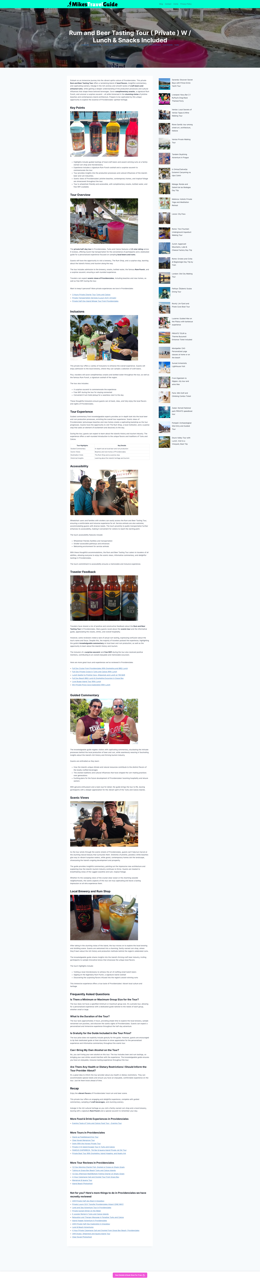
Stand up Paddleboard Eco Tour (85, 1137)
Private (133, 45)
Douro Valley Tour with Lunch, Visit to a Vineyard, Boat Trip (181, 441)
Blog (161, 4)
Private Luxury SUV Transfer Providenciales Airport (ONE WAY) (98, 1204)
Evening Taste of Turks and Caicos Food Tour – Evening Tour (97, 1123)
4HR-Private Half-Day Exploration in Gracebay (91, 1224)
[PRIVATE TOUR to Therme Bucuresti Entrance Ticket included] (164, 337)
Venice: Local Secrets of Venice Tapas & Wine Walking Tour (182, 113)
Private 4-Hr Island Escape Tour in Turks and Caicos (93, 1147)
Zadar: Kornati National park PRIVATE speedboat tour (182, 411)
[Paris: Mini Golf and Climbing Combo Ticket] (164, 397)
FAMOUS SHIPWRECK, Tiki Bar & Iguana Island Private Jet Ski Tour (99, 1150)
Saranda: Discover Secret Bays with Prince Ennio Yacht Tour (182, 83)
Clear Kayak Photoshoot (82, 1237)
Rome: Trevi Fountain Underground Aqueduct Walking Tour (181, 232)
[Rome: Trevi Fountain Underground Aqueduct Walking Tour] (164, 233)
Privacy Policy (186, 4)
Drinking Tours (96, 45)
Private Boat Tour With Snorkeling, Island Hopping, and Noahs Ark (99, 1153)
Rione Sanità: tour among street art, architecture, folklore (182, 128)
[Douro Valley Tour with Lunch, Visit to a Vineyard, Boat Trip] (164, 442)
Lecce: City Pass (178, 214)
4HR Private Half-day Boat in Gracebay (88, 1201)
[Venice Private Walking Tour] (164, 143)
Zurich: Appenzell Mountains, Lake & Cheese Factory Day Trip (182, 247)
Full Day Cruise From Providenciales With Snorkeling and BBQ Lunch (100, 668)
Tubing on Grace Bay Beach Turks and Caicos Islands (94, 1170)
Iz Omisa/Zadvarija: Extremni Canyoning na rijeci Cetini (181, 172)
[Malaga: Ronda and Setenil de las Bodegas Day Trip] (164, 188)
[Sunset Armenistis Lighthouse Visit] (164, 367)
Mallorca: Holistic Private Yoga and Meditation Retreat (182, 202)
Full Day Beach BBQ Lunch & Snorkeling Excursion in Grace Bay (98, 678)
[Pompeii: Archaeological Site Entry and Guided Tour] (164, 427)
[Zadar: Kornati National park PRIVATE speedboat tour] (164, 412)
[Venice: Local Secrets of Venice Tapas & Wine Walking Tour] (164, 114)
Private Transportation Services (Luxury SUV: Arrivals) (94, 298)
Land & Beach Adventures (83, 1227)
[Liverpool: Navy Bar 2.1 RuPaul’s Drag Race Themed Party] (164, 99)
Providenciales (155, 45)
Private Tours (142, 45)
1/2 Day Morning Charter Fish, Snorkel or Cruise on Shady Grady (98, 1167)
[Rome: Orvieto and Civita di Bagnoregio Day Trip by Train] (164, 263)
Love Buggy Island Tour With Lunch (86, 682)
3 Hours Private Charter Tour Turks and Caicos (91, 295)
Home (175, 4)
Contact (168, 4)
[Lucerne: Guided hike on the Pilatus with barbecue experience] (164, 323)
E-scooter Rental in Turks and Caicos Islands (90, 1214)
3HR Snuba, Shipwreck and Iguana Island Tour (91, 1234)
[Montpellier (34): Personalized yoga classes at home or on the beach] (164, 352)
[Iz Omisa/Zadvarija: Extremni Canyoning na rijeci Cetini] (164, 173)
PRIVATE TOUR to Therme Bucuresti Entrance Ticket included (182, 336)
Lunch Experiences (121, 45)
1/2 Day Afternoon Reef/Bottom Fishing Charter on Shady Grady (98, 1174)
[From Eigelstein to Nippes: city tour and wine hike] (164, 382)
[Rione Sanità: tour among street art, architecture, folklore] (164, 129)
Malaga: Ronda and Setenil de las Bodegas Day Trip (181, 187)
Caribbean (85, 45)
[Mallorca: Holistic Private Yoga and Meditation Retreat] (164, 203)
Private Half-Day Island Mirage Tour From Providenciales (95, 301)
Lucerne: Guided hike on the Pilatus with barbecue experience (182, 322)
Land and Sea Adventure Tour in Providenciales (91, 1208)
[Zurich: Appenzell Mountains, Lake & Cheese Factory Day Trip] (164, 248)
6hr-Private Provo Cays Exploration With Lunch (91, 685)
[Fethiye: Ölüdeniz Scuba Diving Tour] (164, 293)
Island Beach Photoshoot (82, 1184)
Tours (176, 45)
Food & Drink (108, 45)
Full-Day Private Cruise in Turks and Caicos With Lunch (94, 672)
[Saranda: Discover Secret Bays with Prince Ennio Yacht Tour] (164, 84)
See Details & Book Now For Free (128, 1275)
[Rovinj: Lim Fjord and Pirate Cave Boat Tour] (164, 308)
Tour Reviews (168, 45)
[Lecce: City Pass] (164, 218)
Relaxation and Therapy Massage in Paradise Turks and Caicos (98, 1217)
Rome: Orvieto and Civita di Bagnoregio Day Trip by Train (182, 262)
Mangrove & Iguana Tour (82, 1180)
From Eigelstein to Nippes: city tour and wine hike (180, 381)
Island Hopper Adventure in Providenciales (89, 1221)
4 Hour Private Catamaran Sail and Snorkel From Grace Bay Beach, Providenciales (105, 1230)
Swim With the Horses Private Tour (86, 1144)
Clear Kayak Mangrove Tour (83, 1140)
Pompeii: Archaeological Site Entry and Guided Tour (181, 426)
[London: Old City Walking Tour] (164, 278)
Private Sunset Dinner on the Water (86, 1211)
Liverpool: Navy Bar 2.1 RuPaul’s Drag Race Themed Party (181, 98)
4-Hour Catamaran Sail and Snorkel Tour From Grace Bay (95, 1177)
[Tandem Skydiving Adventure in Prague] (164, 158)
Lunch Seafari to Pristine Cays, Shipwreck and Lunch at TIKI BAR (98, 675)
